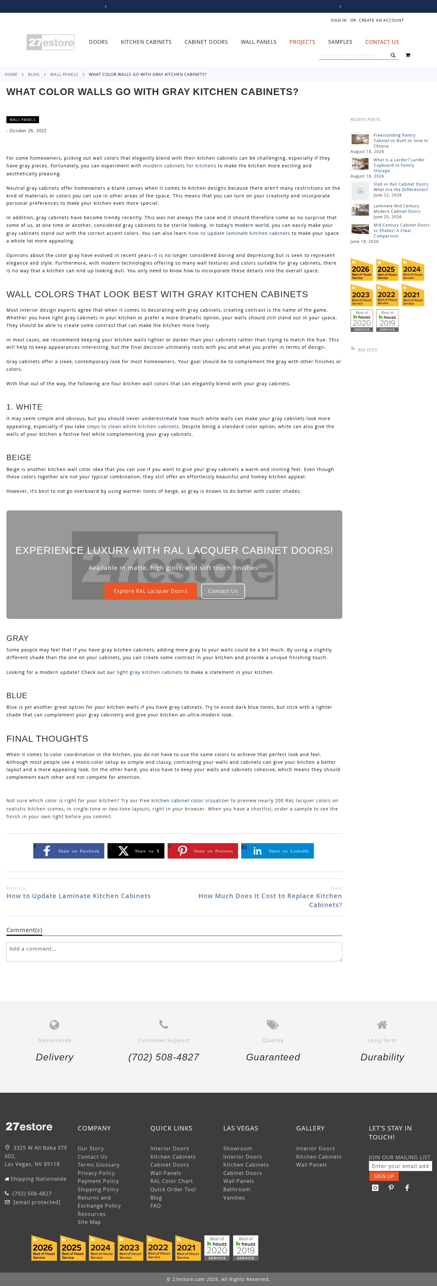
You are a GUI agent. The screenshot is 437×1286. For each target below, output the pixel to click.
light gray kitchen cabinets (150, 672)
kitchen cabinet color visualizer (190, 800)
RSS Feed (367, 349)
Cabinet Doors (169, 1164)
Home (11, 74)
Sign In (339, 20)
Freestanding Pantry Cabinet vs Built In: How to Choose (401, 140)
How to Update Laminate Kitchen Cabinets (78, 892)
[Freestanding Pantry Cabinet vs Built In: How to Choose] (360, 139)
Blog (34, 74)
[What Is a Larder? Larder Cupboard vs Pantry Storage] (360, 164)
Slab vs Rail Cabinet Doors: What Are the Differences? (402, 186)
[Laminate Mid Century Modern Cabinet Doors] (360, 210)
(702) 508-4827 (31, 1193)
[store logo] (51, 42)
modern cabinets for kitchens (179, 165)
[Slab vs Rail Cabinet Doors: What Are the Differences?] (360, 191)
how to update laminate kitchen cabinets (239, 233)
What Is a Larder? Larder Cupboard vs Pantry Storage (399, 165)
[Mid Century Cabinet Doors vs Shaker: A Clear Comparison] (360, 229)
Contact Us (223, 591)
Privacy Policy (96, 1173)
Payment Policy (98, 1181)
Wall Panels (64, 74)
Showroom (237, 1148)
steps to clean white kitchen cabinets (133, 426)
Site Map (89, 1222)
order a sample (293, 808)
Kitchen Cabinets (173, 1156)
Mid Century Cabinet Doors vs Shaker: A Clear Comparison (402, 230)
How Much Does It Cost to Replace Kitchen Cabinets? (270, 897)
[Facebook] (407, 1187)
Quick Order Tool (173, 1189)
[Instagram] (375, 1187)
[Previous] (105, 6)
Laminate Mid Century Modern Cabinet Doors (397, 208)
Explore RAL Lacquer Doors (150, 591)
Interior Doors (169, 1148)
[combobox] (359, 55)
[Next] (339, 6)
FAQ (155, 1205)
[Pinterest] (391, 1187)
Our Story (91, 1148)
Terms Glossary (99, 1164)
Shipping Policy (98, 1189)
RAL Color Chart (171, 1181)
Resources (92, 1214)
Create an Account (381, 20)
